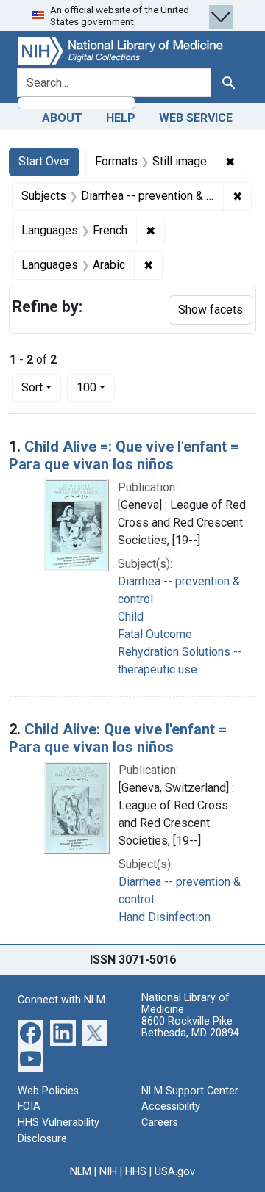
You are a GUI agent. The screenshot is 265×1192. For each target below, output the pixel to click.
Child (131, 617)
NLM (80, 1172)
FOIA (29, 1106)
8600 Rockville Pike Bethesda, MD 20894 (190, 1027)
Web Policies (48, 1091)
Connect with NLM (61, 1000)
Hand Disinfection (165, 917)
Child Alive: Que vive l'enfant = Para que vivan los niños (118, 738)
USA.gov (175, 1172)
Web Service (196, 118)
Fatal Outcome (155, 634)
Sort (32, 387)
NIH (108, 1172)
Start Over (44, 161)
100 (96, 387)
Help (120, 118)
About (62, 118)
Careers (159, 1122)
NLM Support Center (190, 1091)
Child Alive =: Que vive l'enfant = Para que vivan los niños (124, 455)
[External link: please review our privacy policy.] (30, 1032)
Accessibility (170, 1106)
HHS (135, 1172)
